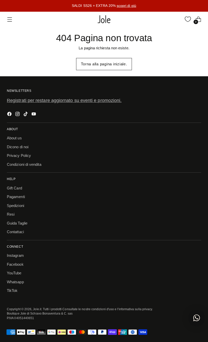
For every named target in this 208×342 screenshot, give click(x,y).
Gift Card (14, 188)
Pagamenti (16, 197)
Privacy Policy (19, 155)
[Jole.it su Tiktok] (26, 114)
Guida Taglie (17, 223)
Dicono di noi (17, 147)
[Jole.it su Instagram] (18, 114)
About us (14, 138)
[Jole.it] (104, 19)
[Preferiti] (188, 19)
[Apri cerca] (177, 19)
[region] (104, 6)
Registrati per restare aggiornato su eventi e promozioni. (64, 100)
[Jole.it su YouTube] (34, 114)
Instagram (15, 255)
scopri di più (126, 6)
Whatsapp (15, 282)
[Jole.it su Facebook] (10, 114)
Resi (10, 214)
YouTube (14, 273)
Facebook (15, 264)
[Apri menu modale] (9, 19)
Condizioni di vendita (24, 164)
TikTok (12, 290)
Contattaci (15, 232)
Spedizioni (15, 205)
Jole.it (37, 309)
